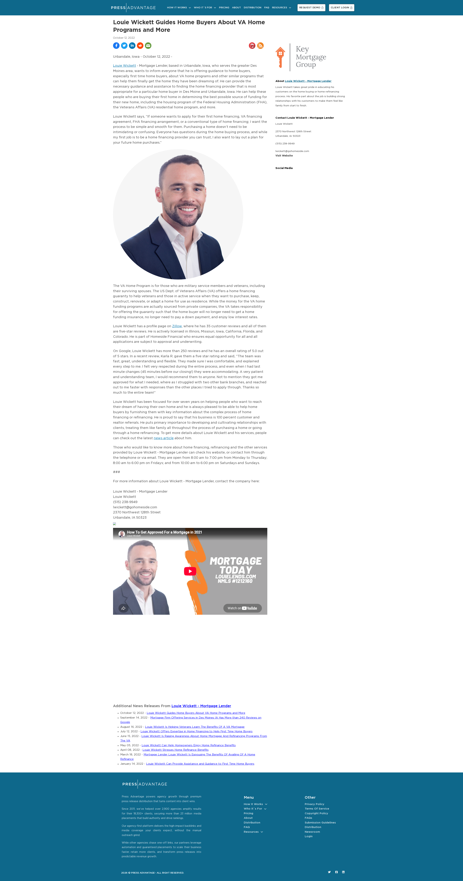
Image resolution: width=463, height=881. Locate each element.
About (236, 8)
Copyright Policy (316, 813)
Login (309, 836)
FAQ (266, 8)
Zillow (177, 326)
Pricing (224, 8)
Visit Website (284, 156)
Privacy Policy (314, 804)
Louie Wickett (124, 65)
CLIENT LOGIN (340, 8)
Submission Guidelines (320, 822)
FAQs (308, 818)
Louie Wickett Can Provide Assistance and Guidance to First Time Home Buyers (200, 764)
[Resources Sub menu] (290, 8)
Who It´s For (203, 8)
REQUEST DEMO (309, 8)
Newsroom (312, 832)
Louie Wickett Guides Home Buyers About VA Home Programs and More (196, 713)
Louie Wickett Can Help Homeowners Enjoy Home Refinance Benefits (189, 745)
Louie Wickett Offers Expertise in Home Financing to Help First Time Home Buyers (196, 731)
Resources (279, 8)
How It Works (177, 8)
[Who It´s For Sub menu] (215, 8)
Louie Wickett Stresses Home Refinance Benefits (176, 750)
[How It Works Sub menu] (190, 8)
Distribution (252, 8)
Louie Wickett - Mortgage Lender (201, 706)
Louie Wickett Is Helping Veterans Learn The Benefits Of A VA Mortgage (195, 727)
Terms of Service (317, 809)
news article (164, 438)
